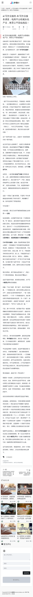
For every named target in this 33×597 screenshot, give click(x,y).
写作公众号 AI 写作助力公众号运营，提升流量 (24, 517)
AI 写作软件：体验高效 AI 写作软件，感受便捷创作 (8, 498)
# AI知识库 (9, 457)
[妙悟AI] (16, 3)
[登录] (31, 2)
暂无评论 (7, 544)
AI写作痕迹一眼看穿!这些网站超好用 (24, 497)
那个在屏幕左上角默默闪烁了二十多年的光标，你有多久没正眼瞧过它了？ (8, 517)
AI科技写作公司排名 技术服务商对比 (8, 537)
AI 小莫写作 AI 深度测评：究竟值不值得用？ (24, 537)
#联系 (13, 594)
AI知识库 (8, 8)
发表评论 (26, 573)
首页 (3, 8)
